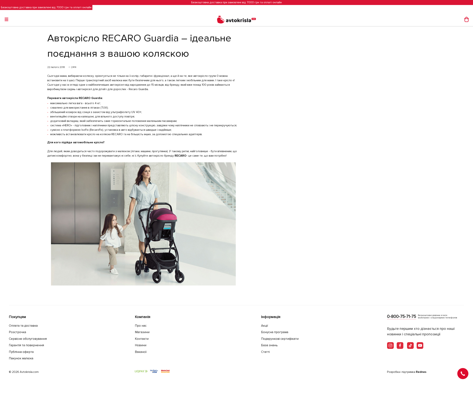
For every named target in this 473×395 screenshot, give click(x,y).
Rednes (421, 372)
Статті (265, 352)
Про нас (141, 326)
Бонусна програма (274, 332)
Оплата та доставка (23, 326)
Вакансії (141, 352)
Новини (140, 345)
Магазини (142, 332)
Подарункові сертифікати (280, 339)
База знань (269, 345)
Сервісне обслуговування (28, 339)
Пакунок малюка (21, 358)
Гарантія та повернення (26, 345)
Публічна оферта (21, 352)
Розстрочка (17, 332)
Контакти (142, 339)
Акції (264, 326)
